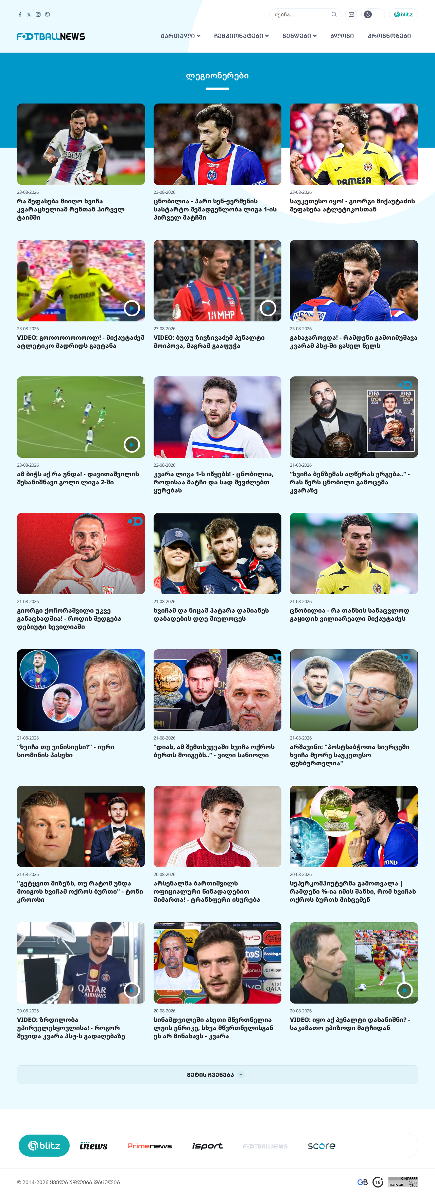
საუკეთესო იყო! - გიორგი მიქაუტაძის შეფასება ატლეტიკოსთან (352, 290)
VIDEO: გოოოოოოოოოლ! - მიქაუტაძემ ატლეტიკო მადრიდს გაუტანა (80, 426)
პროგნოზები (389, 121)
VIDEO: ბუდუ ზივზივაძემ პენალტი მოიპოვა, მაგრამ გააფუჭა (209, 426)
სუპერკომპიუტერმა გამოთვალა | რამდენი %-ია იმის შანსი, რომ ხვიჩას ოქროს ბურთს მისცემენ (353, 976)
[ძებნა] (334, 99)
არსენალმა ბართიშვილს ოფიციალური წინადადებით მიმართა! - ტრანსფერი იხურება (207, 976)
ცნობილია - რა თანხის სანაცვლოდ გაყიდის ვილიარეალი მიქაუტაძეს (350, 699)
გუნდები (297, 121)
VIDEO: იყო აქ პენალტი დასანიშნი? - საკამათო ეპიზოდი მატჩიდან (350, 1108)
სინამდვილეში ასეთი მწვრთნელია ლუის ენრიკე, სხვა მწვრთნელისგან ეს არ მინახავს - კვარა (213, 1112)
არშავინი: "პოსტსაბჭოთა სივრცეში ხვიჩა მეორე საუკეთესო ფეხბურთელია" (350, 839)
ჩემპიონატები (239, 121)
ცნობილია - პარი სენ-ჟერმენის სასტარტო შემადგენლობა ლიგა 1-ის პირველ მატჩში (215, 294)
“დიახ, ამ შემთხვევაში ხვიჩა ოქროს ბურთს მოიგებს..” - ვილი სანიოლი (214, 835)
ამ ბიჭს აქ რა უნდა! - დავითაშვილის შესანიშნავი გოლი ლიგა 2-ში (78, 563)
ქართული (179, 121)
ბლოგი (342, 121)
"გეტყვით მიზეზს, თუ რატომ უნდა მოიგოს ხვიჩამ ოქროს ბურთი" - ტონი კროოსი (80, 976)
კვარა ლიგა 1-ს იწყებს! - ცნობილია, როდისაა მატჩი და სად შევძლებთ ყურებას (214, 567)
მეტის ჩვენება (211, 1159)
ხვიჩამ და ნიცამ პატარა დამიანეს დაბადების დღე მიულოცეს (211, 699)
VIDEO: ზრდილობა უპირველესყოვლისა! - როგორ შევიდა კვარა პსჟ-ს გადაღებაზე (71, 1112)
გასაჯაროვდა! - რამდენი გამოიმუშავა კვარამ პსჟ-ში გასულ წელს (354, 426)
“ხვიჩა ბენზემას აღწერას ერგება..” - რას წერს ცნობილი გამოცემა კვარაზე (350, 567)
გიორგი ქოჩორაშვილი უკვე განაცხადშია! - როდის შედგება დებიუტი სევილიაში (69, 703)
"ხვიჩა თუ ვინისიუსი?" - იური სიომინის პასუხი (66, 835)
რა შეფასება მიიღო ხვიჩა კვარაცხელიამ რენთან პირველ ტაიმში (71, 294)
